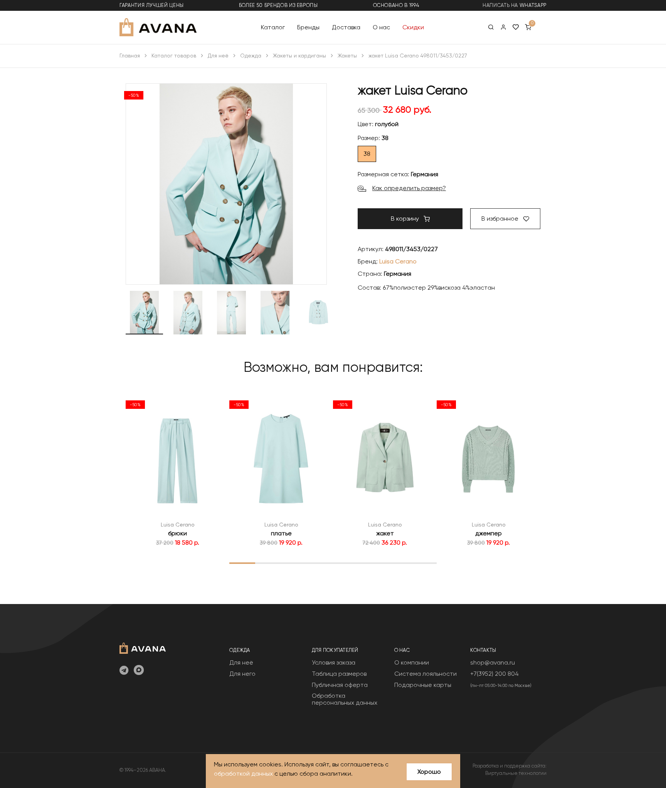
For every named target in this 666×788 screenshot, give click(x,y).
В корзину (405, 218)
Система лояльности (425, 673)
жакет (385, 533)
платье (281, 533)
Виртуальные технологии (516, 773)
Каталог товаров (173, 55)
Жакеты (347, 55)
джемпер (488, 533)
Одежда (250, 55)
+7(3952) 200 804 (494, 673)
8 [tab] (424, 562)
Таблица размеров (339, 673)
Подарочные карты (422, 684)
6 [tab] (371, 562)
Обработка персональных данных (344, 699)
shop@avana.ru (492, 662)
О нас (381, 26)
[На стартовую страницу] (142, 647)
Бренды (308, 26)
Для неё (218, 55)
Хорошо (429, 771)
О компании (411, 662)
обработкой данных (243, 773)
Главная (129, 55)
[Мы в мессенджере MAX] (139, 670)
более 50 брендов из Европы (278, 5)
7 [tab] (398, 562)
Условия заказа (333, 662)
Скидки (413, 26)
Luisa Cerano (398, 261)
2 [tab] (268, 562)
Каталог (273, 26)
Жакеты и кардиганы (299, 55)
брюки (177, 533)
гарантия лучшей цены (151, 5)
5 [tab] (346, 562)
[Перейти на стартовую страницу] (158, 27)
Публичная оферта (340, 684)
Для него (242, 673)
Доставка (346, 26)
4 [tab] (320, 562)
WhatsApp (533, 5)
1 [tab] (242, 562)
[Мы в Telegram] (123, 670)
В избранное (500, 218)
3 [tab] (294, 562)
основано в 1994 (396, 5)
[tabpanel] (177, 472)
